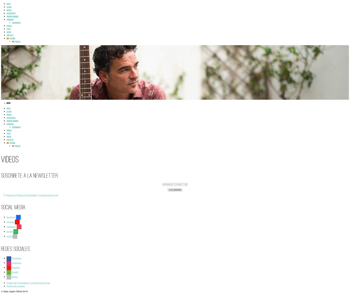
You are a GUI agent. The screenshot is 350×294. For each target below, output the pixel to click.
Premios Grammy (12, 16)
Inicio (8, 4)
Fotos (9, 29)
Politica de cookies (16, 286)
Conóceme (10, 19)
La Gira (9, 7)
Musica (9, 10)
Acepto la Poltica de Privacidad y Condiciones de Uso (32, 195)
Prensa (9, 26)
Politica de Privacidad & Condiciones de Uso (28, 282)
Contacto (10, 35)
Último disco (11, 13)
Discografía (16, 23)
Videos (9, 32)
